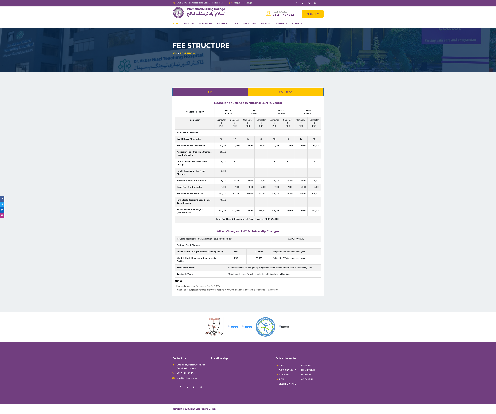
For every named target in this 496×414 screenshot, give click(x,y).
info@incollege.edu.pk (243, 3)
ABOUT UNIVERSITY (287, 370)
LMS (236, 23)
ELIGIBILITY (306, 374)
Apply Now (313, 14)
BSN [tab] (210, 92)
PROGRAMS (284, 374)
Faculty (265, 23)
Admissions (205, 23)
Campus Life (249, 23)
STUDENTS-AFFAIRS (287, 384)
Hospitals (281, 23)
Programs (222, 23)
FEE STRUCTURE (308, 370)
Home (175, 23)
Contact (297, 23)
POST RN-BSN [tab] (285, 92)
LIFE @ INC (306, 365)
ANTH (281, 379)
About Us (189, 23)
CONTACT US (307, 379)
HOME (281, 365)
